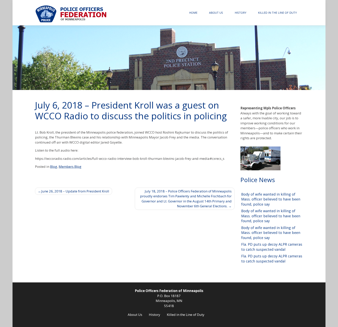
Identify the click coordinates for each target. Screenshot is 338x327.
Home (193, 12)
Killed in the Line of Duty (277, 12)
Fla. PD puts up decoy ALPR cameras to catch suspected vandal (271, 247)
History (240, 12)
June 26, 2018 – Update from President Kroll (75, 191)
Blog (53, 166)
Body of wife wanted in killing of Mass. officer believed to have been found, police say (270, 199)
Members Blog (70, 166)
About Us (216, 12)
